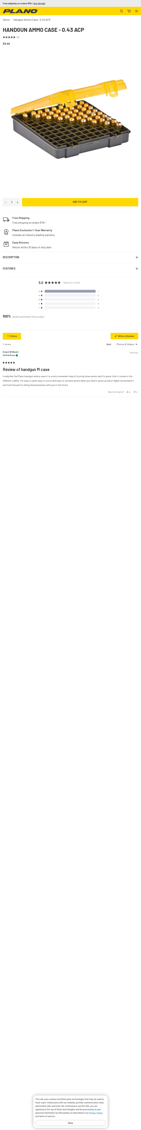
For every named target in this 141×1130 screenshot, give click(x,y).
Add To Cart (80, 202)
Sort (109, 344)
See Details (39, 3)
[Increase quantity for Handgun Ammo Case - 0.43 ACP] (17, 202)
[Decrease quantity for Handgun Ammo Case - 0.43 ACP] (6, 202)
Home (6, 19)
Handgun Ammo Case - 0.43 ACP (32, 19)
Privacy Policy (96, 1113)
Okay (70, 1123)
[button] (11, 37)
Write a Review (127, 336)
